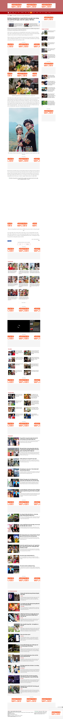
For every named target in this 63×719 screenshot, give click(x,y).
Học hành (22, 15)
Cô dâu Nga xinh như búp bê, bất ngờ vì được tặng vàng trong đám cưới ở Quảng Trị (34, 329)
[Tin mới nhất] (10, 12)
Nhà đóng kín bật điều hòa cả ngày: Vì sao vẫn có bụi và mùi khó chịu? (35, 408)
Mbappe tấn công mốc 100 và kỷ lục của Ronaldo (18, 402)
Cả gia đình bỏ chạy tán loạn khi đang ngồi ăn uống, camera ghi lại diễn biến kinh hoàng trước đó (35, 324)
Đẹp (28, 12)
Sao (15, 12)
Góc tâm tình (19, 15)
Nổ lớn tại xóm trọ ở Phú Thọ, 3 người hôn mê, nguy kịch (51, 49)
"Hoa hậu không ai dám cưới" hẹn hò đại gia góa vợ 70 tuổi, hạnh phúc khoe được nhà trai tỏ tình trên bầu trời (51, 89)
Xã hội (50, 12)
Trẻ (31, 12)
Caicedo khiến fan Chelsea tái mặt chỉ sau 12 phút (34, 415)
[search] (52, 12)
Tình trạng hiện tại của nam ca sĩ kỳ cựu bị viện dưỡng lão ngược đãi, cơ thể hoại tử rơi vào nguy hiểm (51, 56)
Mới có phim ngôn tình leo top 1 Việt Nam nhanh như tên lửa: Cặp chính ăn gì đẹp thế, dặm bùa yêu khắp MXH (52, 83)
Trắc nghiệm (14, 15)
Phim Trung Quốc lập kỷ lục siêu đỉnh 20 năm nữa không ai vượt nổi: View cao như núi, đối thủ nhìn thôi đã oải (35, 403)
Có (20, 244)
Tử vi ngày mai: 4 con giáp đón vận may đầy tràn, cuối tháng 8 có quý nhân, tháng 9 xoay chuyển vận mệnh (35, 396)
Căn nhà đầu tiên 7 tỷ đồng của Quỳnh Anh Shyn (18, 371)
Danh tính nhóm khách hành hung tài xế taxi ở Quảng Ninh (18, 395)
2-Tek (40, 12)
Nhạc (26, 12)
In (39, 240)
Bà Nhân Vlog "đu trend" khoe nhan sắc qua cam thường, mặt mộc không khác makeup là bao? (35, 271)
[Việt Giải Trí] (8, 12)
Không (27, 244)
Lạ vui (34, 12)
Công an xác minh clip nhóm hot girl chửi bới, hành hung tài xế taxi (51, 37)
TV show (22, 12)
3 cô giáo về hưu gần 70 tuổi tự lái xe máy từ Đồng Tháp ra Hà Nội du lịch (19, 358)
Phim (18, 12)
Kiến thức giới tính (27, 15)
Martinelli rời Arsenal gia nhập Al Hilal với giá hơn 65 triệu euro (19, 415)
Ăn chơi (46, 12)
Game (37, 12)
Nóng (13, 12)
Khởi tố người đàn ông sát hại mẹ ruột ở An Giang (51, 43)
